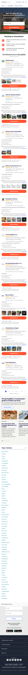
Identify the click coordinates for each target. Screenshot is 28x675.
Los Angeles (5, 463)
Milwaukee (4, 598)
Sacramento (5, 468)
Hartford (4, 479)
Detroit (3, 512)
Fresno (3, 458)
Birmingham (5, 451)
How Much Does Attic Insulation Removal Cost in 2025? (9, 425)
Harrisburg (4, 556)
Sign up (14, 618)
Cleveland (4, 547)
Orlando (4, 491)
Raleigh (4, 540)
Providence (5, 563)
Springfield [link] (10, 5)
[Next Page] (25, 391)
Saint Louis (4, 524)
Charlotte (4, 535)
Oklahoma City (5, 552)
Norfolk (3, 586)
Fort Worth (4, 577)
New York (4, 531)
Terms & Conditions (22, 667)
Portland (4, 554)
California (10, 665)
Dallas (3, 572)
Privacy (6, 665)
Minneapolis (5, 517)
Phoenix (4, 454)
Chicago (4, 498)
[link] (14, 64)
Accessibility (20, 665)
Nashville (4, 568)
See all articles (7, 407)
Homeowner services (7, 640)
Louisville (4, 503)
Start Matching (14, 27)
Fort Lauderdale (6, 484)
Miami (3, 489)
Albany (3, 528)
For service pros (6, 644)
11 (22, 391)
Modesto (4, 465)
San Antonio (5, 582)
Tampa (3, 493)
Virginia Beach (5, 591)
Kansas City (5, 521)
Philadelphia (5, 558)
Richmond (4, 589)
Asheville (4, 533)
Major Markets (7, 448)
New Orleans (5, 505)
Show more (24, 77)
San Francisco (5, 472)
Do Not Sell (15, 665)
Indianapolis (5, 500)
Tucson (3, 456)
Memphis (4, 565)
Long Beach (5, 461)
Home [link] (3, 5)
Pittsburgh (4, 561)
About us (4, 653)
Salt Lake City (5, 584)
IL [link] (6, 5)
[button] (4, 81)
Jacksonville (5, 486)
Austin (3, 570)
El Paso (3, 575)
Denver (3, 477)
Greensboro (5, 538)
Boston (3, 510)
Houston (4, 579)
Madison (4, 596)
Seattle (3, 593)
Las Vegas (4, 526)
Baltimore (4, 507)
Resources (4, 648)
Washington (5, 482)
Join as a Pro (19, 2)
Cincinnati (4, 545)
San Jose (4, 475)
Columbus (4, 549)
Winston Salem (6, 542)
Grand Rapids (5, 514)
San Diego (4, 470)
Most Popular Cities (6, 604)
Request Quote (14, 86)
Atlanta (3, 496)
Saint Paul (4, 519)
